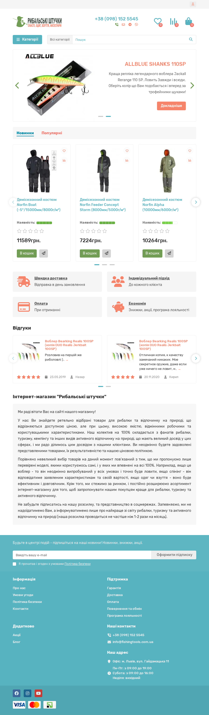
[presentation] (17, 85)
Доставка (115, 595)
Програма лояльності (124, 615)
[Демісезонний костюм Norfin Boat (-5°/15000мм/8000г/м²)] (42, 170)
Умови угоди (23, 595)
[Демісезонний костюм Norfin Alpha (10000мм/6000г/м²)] (167, 170)
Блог (16, 642)
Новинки (25, 133)
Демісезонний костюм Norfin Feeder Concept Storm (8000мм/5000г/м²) (103, 205)
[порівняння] (64, 160)
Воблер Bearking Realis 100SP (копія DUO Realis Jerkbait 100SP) (69, 345)
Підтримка (117, 579)
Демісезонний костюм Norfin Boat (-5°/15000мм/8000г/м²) (38, 205)
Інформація (24, 579)
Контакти (20, 609)
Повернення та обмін (124, 609)
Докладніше (126, 92)
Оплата (113, 602)
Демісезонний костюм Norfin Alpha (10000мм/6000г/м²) (162, 205)
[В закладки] (64, 150)
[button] (100, 116)
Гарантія (114, 588)
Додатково (23, 626)
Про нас (19, 588)
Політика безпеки (27, 602)
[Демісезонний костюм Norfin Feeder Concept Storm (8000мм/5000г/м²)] (104, 170)
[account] (193, 4)
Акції (16, 635)
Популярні (52, 133)
